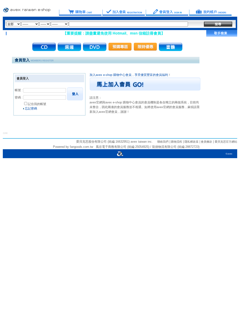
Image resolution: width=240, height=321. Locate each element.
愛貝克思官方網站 (226, 141)
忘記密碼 (31, 108)
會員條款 (206, 141)
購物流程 (176, 141)
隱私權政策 (191, 141)
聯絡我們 (163, 141)
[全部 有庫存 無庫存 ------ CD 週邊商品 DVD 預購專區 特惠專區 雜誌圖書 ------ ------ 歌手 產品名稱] (97, 24)
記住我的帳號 (37, 104)
